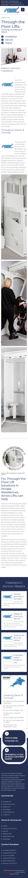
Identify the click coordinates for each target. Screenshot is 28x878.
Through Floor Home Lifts (10, 828)
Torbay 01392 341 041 (9, 858)
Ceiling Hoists (6, 839)
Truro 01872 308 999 (8, 855)
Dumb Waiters (6, 809)
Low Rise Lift (6, 814)
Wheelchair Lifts (7, 834)
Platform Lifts (6, 807)
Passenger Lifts (7, 801)
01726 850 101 (11, 741)
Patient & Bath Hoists (8, 836)
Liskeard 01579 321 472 (9, 853)
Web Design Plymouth (9, 872)
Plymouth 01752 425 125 (10, 863)
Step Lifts (5, 831)
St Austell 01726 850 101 (10, 850)
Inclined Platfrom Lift (8, 812)
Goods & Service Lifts (9, 804)
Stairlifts (5, 826)
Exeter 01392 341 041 (9, 861)
